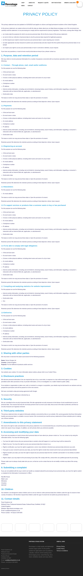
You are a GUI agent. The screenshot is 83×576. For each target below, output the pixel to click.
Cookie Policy (52, 372)
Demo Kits (32, 2)
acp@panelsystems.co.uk (12, 510)
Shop (22, 2)
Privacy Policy (61, 546)
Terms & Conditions (62, 550)
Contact (30, 5)
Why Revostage (56, 2)
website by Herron (5, 568)
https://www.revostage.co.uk (59, 28)
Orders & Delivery (70, 2)
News (23, 5)
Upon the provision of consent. (39, 97)
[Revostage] (9, 4)
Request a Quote (43, 2)
